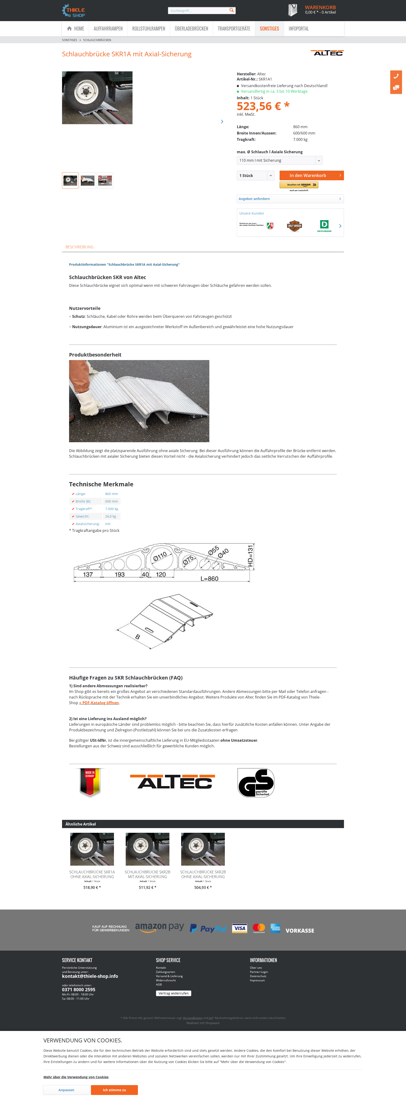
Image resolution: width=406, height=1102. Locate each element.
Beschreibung (80, 247)
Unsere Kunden (251, 213)
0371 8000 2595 (78, 990)
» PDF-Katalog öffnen (99, 702)
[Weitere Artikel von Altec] (327, 58)
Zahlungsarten (165, 972)
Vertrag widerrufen (174, 993)
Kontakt (161, 968)
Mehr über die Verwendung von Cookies (76, 1077)
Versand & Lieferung (169, 976)
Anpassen (66, 1090)
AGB (159, 985)
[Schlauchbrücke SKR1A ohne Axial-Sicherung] (92, 849)
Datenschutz (258, 976)
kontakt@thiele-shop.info (90, 976)
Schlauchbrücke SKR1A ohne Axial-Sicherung (92, 874)
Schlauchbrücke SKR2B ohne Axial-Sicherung (203, 874)
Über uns (256, 968)
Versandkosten (193, 1018)
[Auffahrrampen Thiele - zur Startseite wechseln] (73, 11)
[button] (299, 186)
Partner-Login (259, 972)
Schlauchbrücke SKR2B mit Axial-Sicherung (147, 874)
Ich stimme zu (114, 1090)
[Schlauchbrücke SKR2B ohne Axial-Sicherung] (203, 849)
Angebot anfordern (254, 198)
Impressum (257, 980)
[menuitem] (202, 10)
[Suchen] (231, 10)
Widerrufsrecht (166, 980)
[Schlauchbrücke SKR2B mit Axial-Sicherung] (147, 849)
